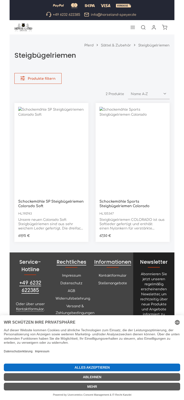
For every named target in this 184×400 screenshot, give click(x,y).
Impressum (71, 275)
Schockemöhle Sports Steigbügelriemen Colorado (124, 203)
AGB (71, 290)
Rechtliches (71, 261)
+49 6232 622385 (30, 286)
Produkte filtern (41, 78)
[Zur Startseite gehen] (23, 27)
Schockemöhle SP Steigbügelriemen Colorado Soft (51, 203)
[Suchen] (143, 27)
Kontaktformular (30, 309)
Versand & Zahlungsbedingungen (75, 309)
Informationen (112, 261)
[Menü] (133, 27)
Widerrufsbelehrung (73, 298)
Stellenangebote (112, 283)
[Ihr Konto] (154, 27)
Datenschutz (71, 283)
